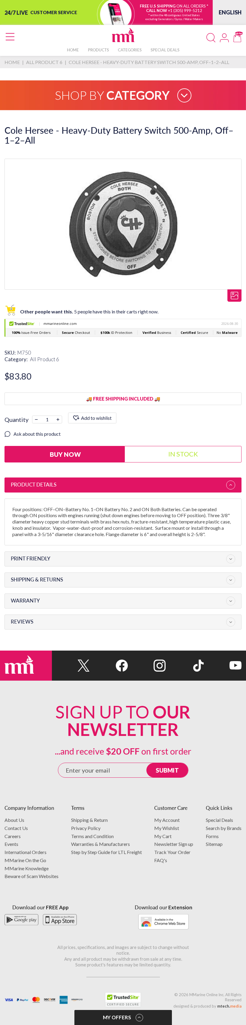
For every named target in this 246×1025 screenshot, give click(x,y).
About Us (14, 820)
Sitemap (214, 844)
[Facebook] (109, 665)
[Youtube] (223, 665)
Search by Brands (224, 828)
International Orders (25, 852)
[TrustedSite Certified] (123, 999)
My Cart (163, 836)
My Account (167, 820)
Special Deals (219, 820)
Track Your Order (172, 852)
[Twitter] (71, 665)
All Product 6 (44, 359)
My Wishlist (166, 828)
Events (11, 844)
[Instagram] (147, 665)
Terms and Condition (92, 836)
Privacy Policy (85, 828)
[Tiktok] (184, 665)
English (230, 12)
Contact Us (16, 828)
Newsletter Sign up (173, 844)
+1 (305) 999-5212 (185, 10)
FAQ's (160, 860)
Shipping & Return (89, 820)
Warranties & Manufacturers (100, 844)
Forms (212, 836)
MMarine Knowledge (26, 868)
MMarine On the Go (25, 860)
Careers (12, 836)
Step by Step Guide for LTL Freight (106, 852)
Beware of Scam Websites (31, 876)
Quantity (16, 419)
